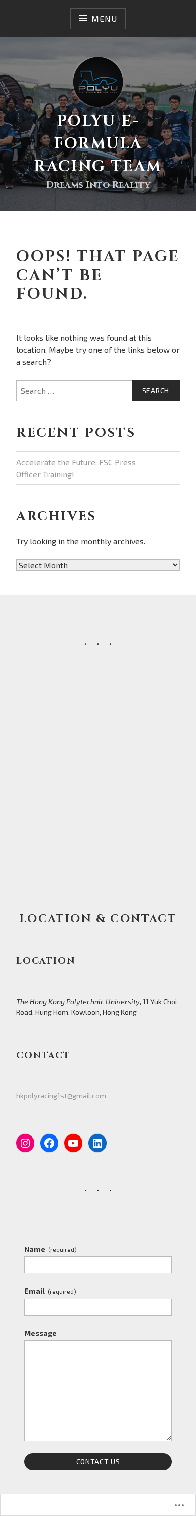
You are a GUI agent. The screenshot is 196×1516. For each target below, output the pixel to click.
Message (40, 1333)
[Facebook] (49, 1143)
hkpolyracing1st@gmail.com (61, 1095)
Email (50, 1290)
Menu (104, 18)
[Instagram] (25, 1143)
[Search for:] (98, 390)
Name (50, 1249)
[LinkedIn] (97, 1143)
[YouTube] (73, 1143)
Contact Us (98, 1461)
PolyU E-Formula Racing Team (98, 144)
